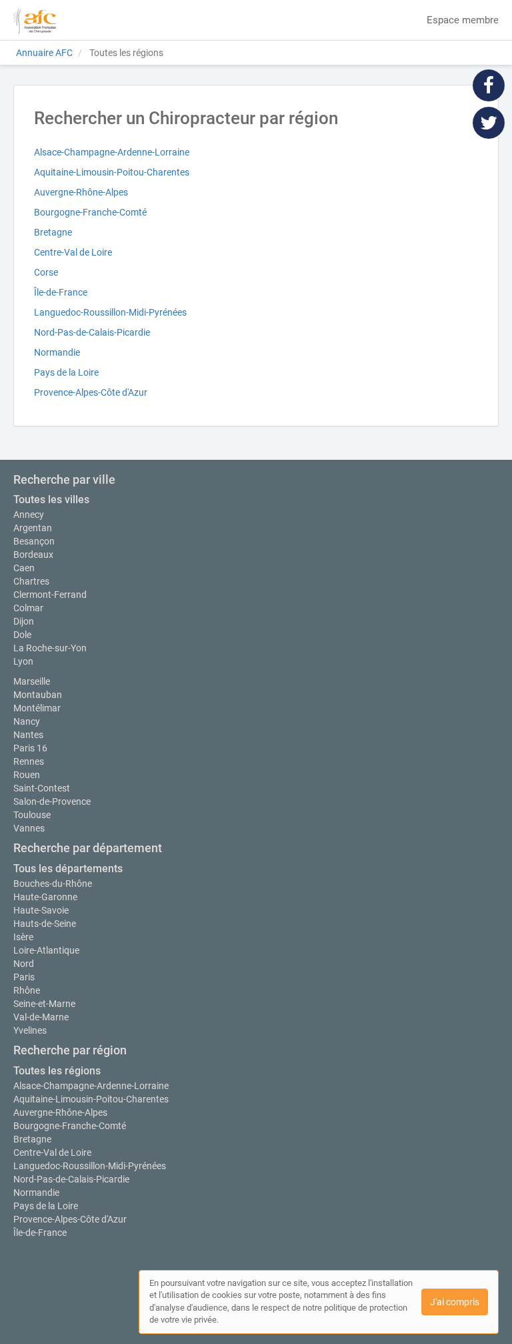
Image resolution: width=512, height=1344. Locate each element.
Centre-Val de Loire (73, 252)
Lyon (23, 661)
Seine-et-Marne (44, 1003)
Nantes (28, 734)
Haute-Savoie (41, 910)
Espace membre (463, 20)
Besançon (34, 541)
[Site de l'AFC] (34, 20)
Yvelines (30, 1030)
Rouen (26, 774)
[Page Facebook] (488, 84)
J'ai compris (454, 1302)
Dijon (23, 621)
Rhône (26, 990)
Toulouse (32, 814)
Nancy (26, 721)
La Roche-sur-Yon (50, 648)
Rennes (28, 761)
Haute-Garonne (45, 897)
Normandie (57, 352)
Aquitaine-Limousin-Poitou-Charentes (111, 172)
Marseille (31, 681)
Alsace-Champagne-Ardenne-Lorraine (111, 152)
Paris (24, 977)
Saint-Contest (41, 788)
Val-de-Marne (41, 1017)
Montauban (37, 694)
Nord (23, 963)
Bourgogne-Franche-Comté (90, 212)
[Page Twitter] (488, 122)
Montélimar (37, 708)
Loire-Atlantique (46, 950)
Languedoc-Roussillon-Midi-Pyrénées (110, 312)
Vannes (29, 828)
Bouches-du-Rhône (52, 883)
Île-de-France (60, 292)
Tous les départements (68, 868)
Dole (22, 634)
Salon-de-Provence (52, 801)
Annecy (28, 514)
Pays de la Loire (66, 372)
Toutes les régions (57, 1070)
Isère (23, 937)
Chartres (31, 581)
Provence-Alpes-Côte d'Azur (90, 392)
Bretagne (53, 232)
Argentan (32, 528)
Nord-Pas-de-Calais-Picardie (92, 332)
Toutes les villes (51, 499)
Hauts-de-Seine (44, 923)
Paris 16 (30, 748)
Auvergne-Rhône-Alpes (81, 192)
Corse (46, 272)
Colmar (28, 608)
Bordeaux (33, 554)
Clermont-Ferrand (50, 594)
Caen (24, 568)
